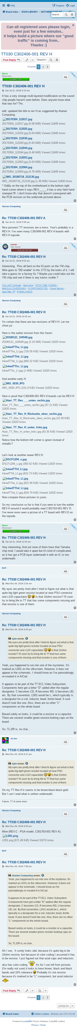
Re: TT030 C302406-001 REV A (23, 218)
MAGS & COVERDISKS (14, 288)
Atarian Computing (11, 206)
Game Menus (57, 288)
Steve (5, 73)
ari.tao (14, 738)
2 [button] (43, 67)
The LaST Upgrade (11, 285)
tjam (4, 568)
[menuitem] (11, 5)
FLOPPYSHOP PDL (38, 288)
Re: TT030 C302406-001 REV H (24, 256)
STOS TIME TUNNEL (46, 285)
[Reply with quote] (65, 76)
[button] (48, 66)
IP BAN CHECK (24, 291)
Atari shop (28, 285)
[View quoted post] (27, 638)
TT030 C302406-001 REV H (26, 54)
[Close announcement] (73, 25)
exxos (14, 244)
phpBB (27, 1021)
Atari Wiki (7, 291)
